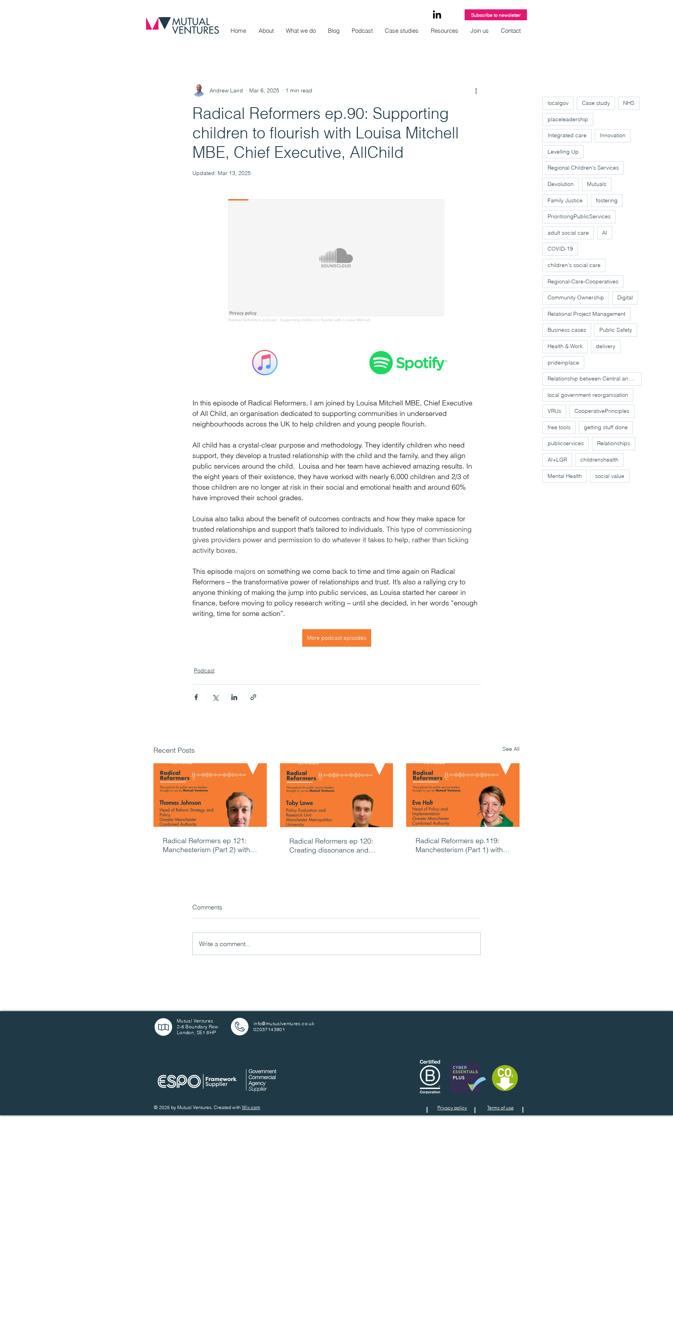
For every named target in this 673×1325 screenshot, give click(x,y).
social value (609, 475)
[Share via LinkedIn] (234, 697)
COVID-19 (560, 248)
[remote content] (336, 260)
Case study (596, 102)
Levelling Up (563, 151)
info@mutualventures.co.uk (284, 1023)
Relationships (613, 443)
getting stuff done (606, 427)
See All (511, 748)
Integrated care (567, 135)
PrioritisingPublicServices (579, 216)
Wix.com (251, 1107)
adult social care (568, 232)
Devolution (561, 184)
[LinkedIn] (437, 15)
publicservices (566, 443)
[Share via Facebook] (196, 697)
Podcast (204, 670)
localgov (558, 102)
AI (604, 232)
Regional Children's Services (583, 167)
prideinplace (563, 362)
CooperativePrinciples (601, 410)
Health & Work (565, 346)
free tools (559, 427)
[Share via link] (253, 697)
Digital (625, 297)
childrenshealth (599, 459)
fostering (607, 200)
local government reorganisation (588, 394)
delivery (605, 346)
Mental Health (565, 475)
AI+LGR (557, 459)
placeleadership (568, 119)
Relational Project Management (586, 313)
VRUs (554, 410)
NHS (628, 102)
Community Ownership (576, 297)
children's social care (574, 265)
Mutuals (596, 184)
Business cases (567, 329)
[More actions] (476, 90)
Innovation (612, 135)
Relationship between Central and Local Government (594, 378)
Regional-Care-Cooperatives (583, 281)
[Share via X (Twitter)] (215, 697)
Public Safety (615, 329)
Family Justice (565, 200)
